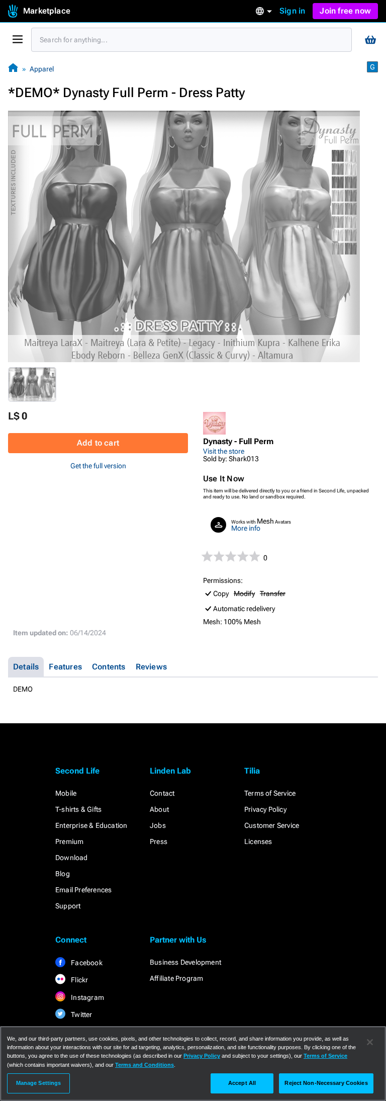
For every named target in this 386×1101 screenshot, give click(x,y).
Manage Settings (38, 1083)
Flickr (78, 980)
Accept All (242, 1083)
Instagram (86, 997)
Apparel (42, 69)
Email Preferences (83, 890)
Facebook (86, 963)
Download (71, 858)
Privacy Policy (265, 809)
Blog (62, 874)
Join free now (345, 11)
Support (67, 906)
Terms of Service (270, 793)
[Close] (370, 1042)
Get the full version (98, 466)
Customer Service (271, 825)
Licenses (258, 841)
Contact (162, 793)
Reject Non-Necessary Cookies (325, 1083)
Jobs (158, 825)
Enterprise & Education (91, 825)
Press (158, 841)
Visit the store (223, 451)
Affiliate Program (176, 978)
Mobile (65, 793)
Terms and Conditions (144, 1065)
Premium (69, 841)
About (159, 809)
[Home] (13, 68)
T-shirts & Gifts (78, 809)
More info (245, 528)
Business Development (185, 962)
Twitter (80, 1014)
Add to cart (98, 443)
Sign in (292, 11)
